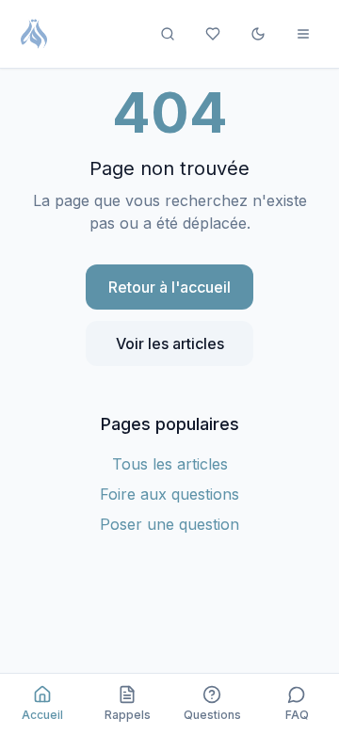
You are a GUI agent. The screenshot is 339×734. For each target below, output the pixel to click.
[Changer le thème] (258, 34)
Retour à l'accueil (169, 287)
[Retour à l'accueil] (34, 34)
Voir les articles (170, 343)
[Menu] (303, 34)
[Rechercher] (167, 34)
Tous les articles (170, 464)
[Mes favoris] (213, 34)
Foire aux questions (169, 494)
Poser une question (169, 524)
